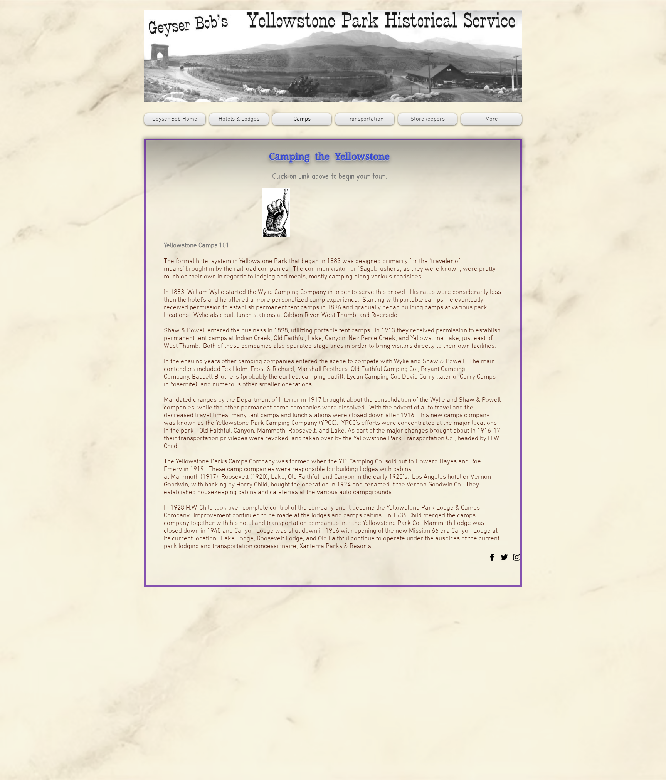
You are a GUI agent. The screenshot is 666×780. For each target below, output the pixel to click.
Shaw (172, 331)
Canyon (344, 477)
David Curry (419, 377)
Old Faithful (303, 477)
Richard (283, 369)
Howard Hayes (436, 462)
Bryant (431, 369)
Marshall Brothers (322, 369)
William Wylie (205, 292)
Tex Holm (234, 369)
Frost (258, 369)
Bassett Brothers (215, 377)
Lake (278, 477)
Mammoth (185, 477)
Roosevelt (235, 477)
